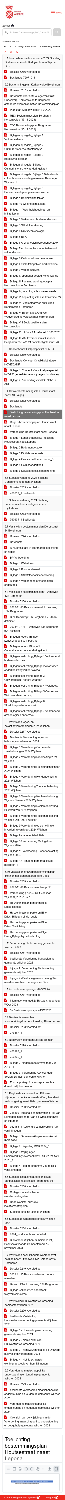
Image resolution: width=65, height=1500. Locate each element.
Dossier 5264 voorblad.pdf (25, 1228)
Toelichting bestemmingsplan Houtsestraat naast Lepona (32, 414)
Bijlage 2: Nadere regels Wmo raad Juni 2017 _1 (30, 1064)
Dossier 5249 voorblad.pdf (25, 1268)
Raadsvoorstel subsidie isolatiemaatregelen (21, 1204)
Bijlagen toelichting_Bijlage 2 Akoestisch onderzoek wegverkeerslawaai (31, 668)
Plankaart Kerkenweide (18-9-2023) (30, 109)
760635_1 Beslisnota (22, 519)
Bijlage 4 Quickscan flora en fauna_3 (31, 459)
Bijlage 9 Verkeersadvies (24, 269)
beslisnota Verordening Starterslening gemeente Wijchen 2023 (29, 960)
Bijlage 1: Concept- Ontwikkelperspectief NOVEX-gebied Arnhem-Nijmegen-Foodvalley (31, 372)
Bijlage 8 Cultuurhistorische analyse (31, 258)
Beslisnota (15, 406)
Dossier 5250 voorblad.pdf (25, 601)
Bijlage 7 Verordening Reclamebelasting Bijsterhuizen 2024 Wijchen (31, 808)
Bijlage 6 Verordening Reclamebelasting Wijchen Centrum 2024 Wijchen (31, 798)
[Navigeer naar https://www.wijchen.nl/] (13, 12)
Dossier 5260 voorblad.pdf (25, 1107)
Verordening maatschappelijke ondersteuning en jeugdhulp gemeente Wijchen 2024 (32, 1407)
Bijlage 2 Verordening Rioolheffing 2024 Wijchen (30, 759)
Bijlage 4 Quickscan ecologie (26, 231)
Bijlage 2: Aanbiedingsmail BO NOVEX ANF (30, 382)
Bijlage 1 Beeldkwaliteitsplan (26, 198)
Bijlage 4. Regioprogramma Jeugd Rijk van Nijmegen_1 (30, 1167)
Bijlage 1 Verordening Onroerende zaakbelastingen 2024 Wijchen (27, 749)
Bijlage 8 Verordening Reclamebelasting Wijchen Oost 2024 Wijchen (31, 817)
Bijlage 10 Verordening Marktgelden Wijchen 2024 (28, 843)
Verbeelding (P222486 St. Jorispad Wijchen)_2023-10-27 (27, 895)
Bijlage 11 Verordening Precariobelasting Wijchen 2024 (31, 853)
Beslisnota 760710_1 (22, 77)
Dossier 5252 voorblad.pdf (25, 400)
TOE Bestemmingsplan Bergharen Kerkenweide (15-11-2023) (27, 127)
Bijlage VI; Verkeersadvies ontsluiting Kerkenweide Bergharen (29, 305)
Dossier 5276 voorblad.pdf (25, 71)
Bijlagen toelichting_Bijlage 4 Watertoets (33, 685)
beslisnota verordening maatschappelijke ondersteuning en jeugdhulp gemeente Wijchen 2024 (32, 1394)
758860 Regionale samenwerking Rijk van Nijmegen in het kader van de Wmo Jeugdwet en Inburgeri (32, 1116)
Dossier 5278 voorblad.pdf (25, 1045)
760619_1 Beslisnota (22, 493)
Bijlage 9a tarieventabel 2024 (27, 835)
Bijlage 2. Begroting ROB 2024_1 (29, 1146)
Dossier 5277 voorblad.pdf (25, 731)
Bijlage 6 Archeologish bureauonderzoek (33, 242)
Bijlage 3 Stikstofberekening (26, 225)
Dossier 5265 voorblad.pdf (25, 487)
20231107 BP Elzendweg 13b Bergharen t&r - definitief (31, 628)
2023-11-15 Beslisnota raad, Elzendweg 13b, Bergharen (30, 609)
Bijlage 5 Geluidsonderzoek (26, 465)
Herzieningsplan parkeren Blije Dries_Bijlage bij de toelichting (25, 934)
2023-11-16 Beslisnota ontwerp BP (30, 887)
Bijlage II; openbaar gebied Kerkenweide (33, 275)
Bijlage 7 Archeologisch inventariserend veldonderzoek (30, 250)
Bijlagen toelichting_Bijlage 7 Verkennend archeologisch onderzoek (32, 713)
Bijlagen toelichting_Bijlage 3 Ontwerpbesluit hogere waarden (24, 677)
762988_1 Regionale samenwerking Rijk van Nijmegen (31, 1128)
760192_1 (15, 1051)
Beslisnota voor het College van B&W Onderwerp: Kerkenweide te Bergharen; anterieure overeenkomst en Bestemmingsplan (31, 100)
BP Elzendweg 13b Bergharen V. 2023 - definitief (30, 619)
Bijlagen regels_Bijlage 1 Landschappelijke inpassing (22, 638)
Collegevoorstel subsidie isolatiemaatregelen (21, 1194)
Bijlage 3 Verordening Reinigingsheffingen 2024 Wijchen (32, 768)
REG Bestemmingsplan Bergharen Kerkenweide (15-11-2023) (27, 117)
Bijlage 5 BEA (18, 236)
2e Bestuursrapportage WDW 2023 (30, 1010)
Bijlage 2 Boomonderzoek (25, 569)
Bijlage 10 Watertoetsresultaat (27, 203)
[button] (57, 32)
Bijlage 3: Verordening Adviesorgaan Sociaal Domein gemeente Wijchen (28, 1074)
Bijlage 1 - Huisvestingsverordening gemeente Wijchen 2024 (28, 1332)
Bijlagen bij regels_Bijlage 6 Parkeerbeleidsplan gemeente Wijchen (27, 190)
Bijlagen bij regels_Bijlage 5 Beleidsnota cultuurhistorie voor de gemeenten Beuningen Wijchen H (31, 178)
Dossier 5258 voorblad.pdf (25, 1186)
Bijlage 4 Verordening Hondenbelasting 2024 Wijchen (30, 778)
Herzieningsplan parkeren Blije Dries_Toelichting (25, 924)
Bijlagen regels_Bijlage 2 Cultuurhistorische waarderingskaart (25, 648)
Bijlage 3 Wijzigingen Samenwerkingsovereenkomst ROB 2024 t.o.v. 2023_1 (31, 1156)
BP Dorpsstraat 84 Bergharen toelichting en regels (31, 549)
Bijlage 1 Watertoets (21, 563)
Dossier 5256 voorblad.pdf (25, 1310)
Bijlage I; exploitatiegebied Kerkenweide (33, 264)
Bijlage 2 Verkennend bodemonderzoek (33, 219)
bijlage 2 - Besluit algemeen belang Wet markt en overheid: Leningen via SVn (30, 980)
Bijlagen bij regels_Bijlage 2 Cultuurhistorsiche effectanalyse (23, 147)
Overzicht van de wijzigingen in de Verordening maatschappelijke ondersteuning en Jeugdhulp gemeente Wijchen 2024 (31, 1421)
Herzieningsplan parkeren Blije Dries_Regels (25, 904)
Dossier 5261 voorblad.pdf (25, 952)
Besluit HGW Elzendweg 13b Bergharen (33, 1284)
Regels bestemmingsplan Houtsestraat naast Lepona (30, 424)
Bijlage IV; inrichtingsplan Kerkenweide (32, 291)
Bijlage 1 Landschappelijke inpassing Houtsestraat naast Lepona (29, 439)
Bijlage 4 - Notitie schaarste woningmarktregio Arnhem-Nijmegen (26, 1361)
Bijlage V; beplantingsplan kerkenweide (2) (35, 297)
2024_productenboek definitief (27, 1234)
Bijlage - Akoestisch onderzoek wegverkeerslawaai (25, 1292)
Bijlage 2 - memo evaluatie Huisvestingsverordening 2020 (23, 1342)
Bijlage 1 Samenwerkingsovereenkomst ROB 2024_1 (30, 1138)
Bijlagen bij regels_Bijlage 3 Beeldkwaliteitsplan (23, 156)
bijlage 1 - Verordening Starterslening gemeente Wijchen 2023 (29, 970)
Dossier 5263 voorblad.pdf (25, 1027)
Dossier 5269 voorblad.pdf (25, 881)
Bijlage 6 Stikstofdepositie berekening (32, 470)
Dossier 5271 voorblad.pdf (25, 994)
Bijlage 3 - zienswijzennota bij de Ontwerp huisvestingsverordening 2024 (32, 1351)
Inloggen (50, 1497)
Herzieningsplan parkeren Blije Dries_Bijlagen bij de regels (25, 914)
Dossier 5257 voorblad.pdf (25, 90)
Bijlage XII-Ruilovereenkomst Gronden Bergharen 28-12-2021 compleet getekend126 (31, 340)
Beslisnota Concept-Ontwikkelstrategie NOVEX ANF (30, 362)
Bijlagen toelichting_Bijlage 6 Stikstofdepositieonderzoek (24, 703)
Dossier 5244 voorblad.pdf (25, 536)
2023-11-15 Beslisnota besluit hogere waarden (29, 1276)
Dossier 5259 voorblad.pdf (25, 354)
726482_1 (15, 1032)
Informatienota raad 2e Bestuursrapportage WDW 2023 (32, 1002)
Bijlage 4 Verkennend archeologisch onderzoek (28, 582)
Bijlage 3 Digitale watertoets (26, 453)
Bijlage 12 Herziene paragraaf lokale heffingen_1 (28, 862)
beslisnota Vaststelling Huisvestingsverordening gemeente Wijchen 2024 (30, 1320)
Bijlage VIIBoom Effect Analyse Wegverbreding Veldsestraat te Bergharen (29, 314)
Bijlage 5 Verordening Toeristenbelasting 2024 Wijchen (31, 788)
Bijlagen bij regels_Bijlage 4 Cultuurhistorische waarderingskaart (25, 166)
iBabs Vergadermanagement (21, 1497)
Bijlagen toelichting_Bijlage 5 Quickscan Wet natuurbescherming (31, 693)
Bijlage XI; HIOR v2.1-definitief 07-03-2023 (34, 332)
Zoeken (6, 25)
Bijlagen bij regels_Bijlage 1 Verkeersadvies (23, 137)
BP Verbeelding (19, 557)
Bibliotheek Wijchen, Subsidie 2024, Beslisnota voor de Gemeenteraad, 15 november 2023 (28, 1244)
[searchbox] (27, 32)
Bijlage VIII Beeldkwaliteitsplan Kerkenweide (25, 324)
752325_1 (15, 1057)
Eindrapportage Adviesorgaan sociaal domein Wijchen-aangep (29, 1084)
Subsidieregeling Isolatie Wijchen (29, 1211)
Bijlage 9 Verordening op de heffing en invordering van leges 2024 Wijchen (29, 827)
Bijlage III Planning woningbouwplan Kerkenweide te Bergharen (28, 283)
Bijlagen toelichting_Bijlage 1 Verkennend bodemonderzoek (32, 658)
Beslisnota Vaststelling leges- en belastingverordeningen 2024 (26, 739)
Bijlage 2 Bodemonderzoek (25, 447)
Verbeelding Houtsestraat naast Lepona (33, 432)
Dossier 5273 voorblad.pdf (25, 513)
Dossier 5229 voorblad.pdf (25, 1384)
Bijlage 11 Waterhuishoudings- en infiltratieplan (27, 211)
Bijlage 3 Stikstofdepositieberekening (31, 575)
